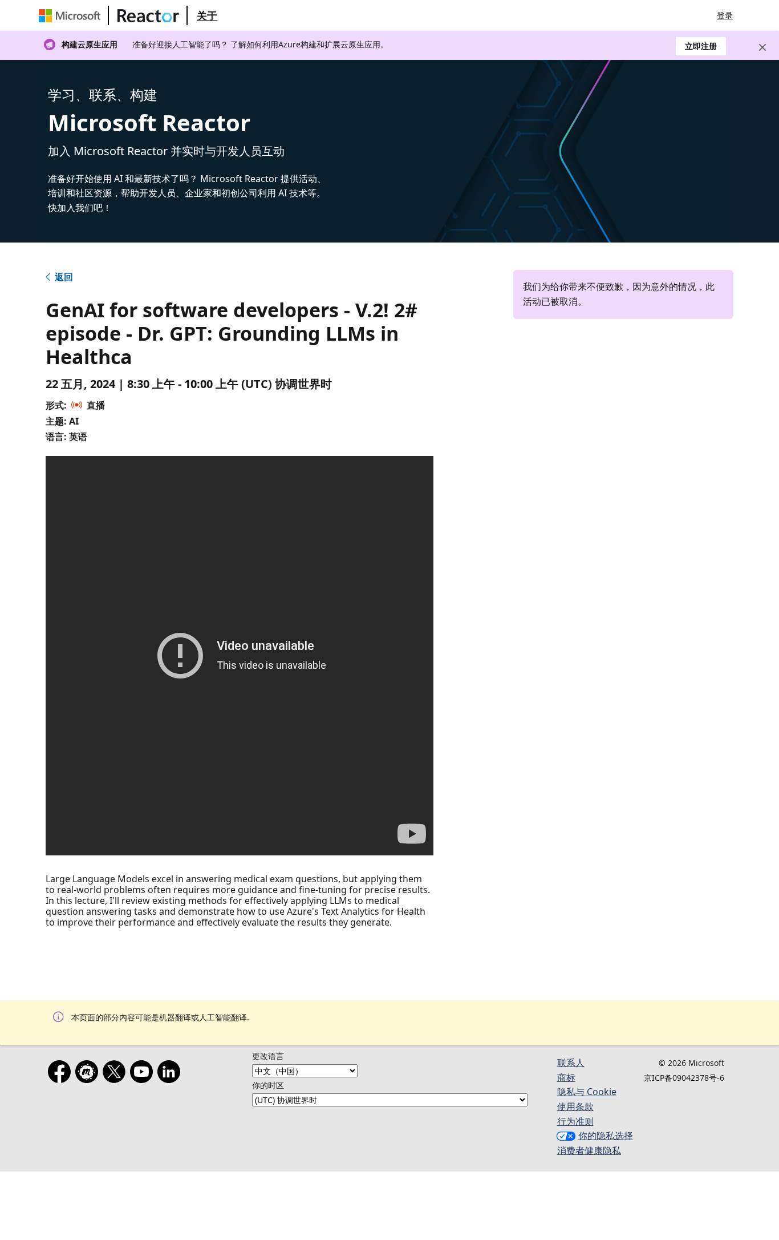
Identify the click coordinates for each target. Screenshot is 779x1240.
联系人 (571, 1062)
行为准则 (575, 1121)
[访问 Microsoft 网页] (72, 15)
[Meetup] (89, 1074)
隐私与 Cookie (586, 1091)
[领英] (171, 1074)
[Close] (762, 47)
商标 (566, 1077)
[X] (116, 1074)
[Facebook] (61, 1074)
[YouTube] (143, 1074)
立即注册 (701, 46)
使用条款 (575, 1106)
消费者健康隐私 (589, 1150)
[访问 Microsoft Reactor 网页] (148, 15)
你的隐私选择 (605, 1135)
